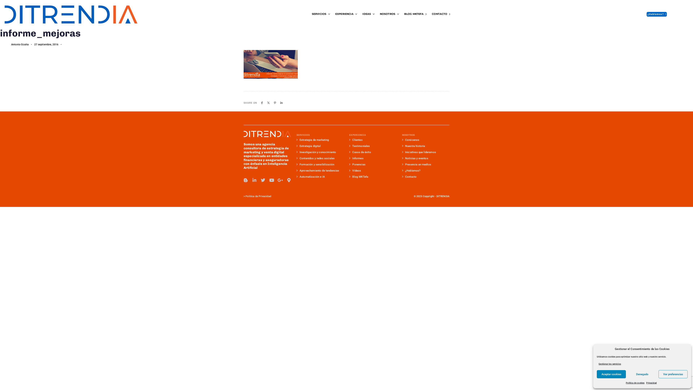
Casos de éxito (361, 152)
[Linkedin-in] (254, 180)
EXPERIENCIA (344, 14)
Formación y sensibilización (317, 164)
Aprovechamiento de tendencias (319, 170)
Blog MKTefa (360, 176)
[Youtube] (271, 180)
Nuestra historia (415, 146)
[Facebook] (262, 102)
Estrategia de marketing (314, 140)
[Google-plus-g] (280, 180)
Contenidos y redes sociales (317, 158)
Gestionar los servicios (610, 364)
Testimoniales (361, 146)
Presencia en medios (418, 164)
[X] (268, 102)
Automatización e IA (312, 176)
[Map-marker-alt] (289, 180)
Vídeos (356, 170)
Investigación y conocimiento (318, 152)
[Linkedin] (281, 102)
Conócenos (412, 140)
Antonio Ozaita (20, 44)
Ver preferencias (673, 374)
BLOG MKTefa (414, 14)
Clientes (357, 140)
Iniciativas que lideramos (420, 152)
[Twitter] (263, 180)
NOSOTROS (387, 14)
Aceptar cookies (611, 374)
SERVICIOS (319, 14)
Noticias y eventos (416, 158)
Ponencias (358, 164)
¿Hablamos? (412, 170)
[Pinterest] (275, 102)
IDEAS (366, 14)
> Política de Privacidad (257, 196)
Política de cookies (635, 383)
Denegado (642, 374)
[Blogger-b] (246, 180)
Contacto (439, 14)
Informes (357, 158)
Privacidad (651, 383)
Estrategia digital (310, 146)
